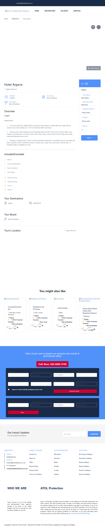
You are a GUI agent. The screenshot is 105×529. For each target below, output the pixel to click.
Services (76, 11)
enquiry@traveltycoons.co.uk (24, 3)
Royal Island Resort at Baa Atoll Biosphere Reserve (90, 310)
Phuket (56, 474)
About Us (32, 458)
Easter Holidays (84, 466)
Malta (56, 462)
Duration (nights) (84, 371)
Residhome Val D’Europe (38, 308)
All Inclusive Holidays (85, 454)
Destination (14, 371)
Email (57, 380)
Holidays (64, 11)
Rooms (85, 126)
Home (37, 11)
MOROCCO (15, 19)
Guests (85, 117)
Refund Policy (33, 466)
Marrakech (57, 454)
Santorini (57, 458)
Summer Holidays (84, 470)
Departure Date (88, 102)
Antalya (56, 466)
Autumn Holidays (84, 474)
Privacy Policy (33, 470)
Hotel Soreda (62, 308)
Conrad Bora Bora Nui (14, 308)
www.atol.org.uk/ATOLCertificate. (80, 513)
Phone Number (37, 380)
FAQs (31, 462)
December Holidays (85, 458)
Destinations (50, 11)
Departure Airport (89, 109)
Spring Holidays (84, 462)
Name (12, 380)
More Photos (95, 68)
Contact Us (32, 454)
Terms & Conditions (35, 474)
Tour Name (87, 95)
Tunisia (56, 470)
